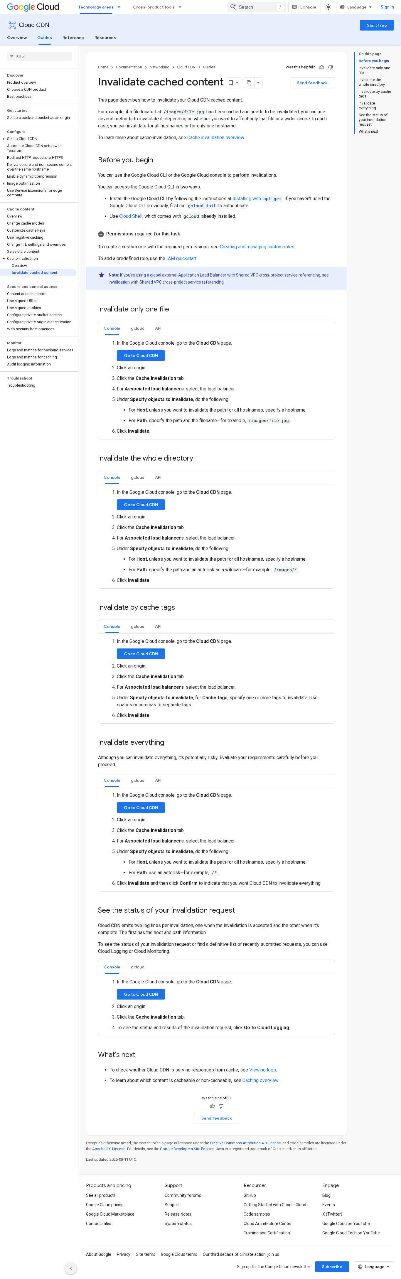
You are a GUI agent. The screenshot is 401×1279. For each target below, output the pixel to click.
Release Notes (178, 1214)
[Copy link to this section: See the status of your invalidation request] (241, 910)
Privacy (123, 1254)
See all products (101, 1195)
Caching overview (260, 1080)
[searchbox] (39, 56)
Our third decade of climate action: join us (241, 1254)
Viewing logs (262, 1070)
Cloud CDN (34, 25)
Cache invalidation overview (215, 137)
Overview (17, 37)
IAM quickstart (181, 258)
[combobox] (256, 7)
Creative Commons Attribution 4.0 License (245, 1143)
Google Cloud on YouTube (346, 1223)
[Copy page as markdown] (249, 83)
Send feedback (312, 82)
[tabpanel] (216, 387)
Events (328, 1204)
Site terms (145, 1254)
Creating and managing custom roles (257, 247)
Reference (73, 37)
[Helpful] (321, 67)
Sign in (387, 7)
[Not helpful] (330, 67)
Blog (326, 1195)
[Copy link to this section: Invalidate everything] (170, 742)
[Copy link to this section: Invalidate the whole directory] (199, 458)
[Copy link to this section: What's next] (141, 1055)
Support (172, 1204)
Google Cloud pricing (105, 1204)
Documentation (129, 67)
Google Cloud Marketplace (110, 1214)
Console (307, 7)
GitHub (250, 1195)
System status (178, 1223)
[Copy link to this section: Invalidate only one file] (175, 309)
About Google (98, 1254)
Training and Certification (267, 1233)
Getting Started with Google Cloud (275, 1204)
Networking (159, 67)
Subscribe (332, 1266)
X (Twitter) (332, 1214)
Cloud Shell (130, 216)
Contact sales (98, 1223)
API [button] (158, 328)
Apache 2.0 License (108, 1149)
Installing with (256, 198)
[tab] (112, 328)
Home (103, 67)
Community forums (183, 1195)
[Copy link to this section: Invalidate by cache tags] (181, 607)
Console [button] (112, 328)
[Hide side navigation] (71, 1268)
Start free (377, 25)
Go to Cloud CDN (141, 355)
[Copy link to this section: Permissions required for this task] (186, 233)
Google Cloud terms (179, 1254)
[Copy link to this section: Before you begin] (159, 160)
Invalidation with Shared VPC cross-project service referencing (166, 282)
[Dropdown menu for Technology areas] (121, 7)
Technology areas (96, 7)
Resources (105, 37)
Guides (44, 37)
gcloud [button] (137, 328)
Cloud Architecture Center (268, 1223)
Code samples (257, 1214)
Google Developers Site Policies (187, 1149)
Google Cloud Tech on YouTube (351, 1233)
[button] (38, 138)
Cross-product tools (154, 7)
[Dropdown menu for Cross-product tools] (182, 7)
